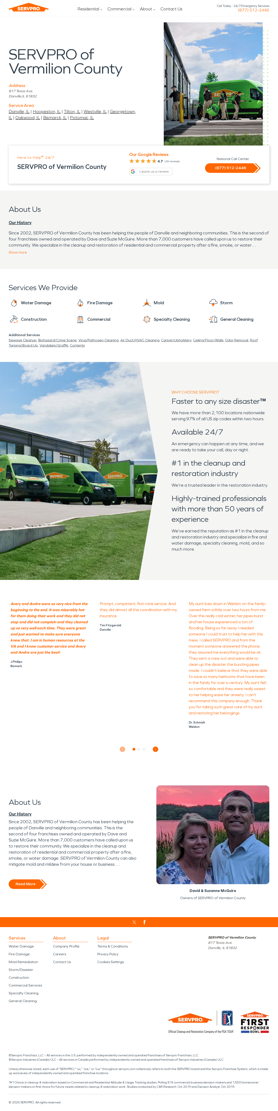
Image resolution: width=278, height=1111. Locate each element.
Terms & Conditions (112, 946)
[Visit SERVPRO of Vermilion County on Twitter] (134, 922)
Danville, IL (19, 111)
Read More (25, 884)
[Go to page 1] (134, 749)
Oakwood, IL (27, 117)
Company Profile (66, 946)
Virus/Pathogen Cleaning (98, 340)
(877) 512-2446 (253, 10)
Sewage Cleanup (22, 340)
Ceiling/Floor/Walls (208, 340)
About (146, 9)
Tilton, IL (72, 111)
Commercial (119, 9)
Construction (19, 977)
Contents (77, 345)
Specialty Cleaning (23, 993)
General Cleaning (23, 1001)
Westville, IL (95, 111)
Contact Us (171, 8)
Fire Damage (19, 954)
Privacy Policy (107, 954)
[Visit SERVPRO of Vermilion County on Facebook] (144, 922)
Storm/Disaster (21, 970)
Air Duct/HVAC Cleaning (139, 340)
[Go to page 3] (144, 749)
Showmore (18, 252)
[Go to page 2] (139, 749)
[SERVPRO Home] (29, 7)
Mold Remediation (23, 962)
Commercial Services (25, 985)
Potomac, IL (82, 117)
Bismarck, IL (55, 117)
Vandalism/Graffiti (54, 345)
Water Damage (21, 946)
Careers (59, 954)
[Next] (155, 749)
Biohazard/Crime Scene (57, 340)
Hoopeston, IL (47, 111)
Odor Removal (236, 340)
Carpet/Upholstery (176, 340)
